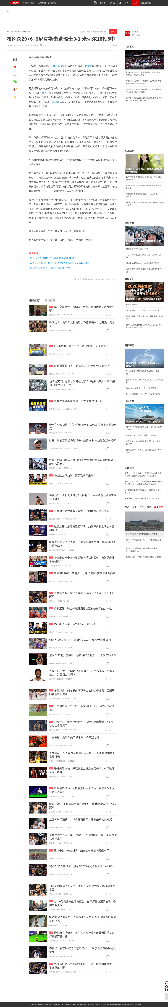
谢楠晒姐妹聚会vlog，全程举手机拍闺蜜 (142, 263)
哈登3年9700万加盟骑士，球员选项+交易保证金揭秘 (84, 573)
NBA (24, 32)
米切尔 (55, 102)
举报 (115, 45)
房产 (127, 507)
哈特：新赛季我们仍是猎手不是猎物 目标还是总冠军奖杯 (82, 440)
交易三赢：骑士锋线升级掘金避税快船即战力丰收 (83, 608)
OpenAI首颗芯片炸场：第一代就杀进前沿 (143, 394)
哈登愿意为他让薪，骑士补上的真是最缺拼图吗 (81, 510)
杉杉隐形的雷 (131, 304)
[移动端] (95, 3)
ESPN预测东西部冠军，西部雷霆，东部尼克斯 (81, 346)
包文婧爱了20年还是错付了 (137, 249)
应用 (32, 3)
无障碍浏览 (42, 3)
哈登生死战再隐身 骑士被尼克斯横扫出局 (78, 401)
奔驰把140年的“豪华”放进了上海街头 (141, 435)
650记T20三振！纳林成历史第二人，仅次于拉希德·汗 (80, 639)
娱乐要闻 (129, 223)
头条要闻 (129, 151)
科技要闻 (129, 345)
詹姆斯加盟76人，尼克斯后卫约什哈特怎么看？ (81, 365)
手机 (142, 507)
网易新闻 (135, 32)
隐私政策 (99, 1004)
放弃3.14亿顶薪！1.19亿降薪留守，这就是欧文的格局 (80, 819)
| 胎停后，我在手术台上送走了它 (142, 498)
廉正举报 (130, 1004)
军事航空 (158, 507)
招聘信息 (83, 1004)
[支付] (120, 3)
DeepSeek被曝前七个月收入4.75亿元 (141, 388)
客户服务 (91, 1004)
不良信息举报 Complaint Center (114, 1004)
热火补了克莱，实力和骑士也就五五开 (76, 624)
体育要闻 (129, 46)
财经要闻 (129, 279)
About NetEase (57, 1004)
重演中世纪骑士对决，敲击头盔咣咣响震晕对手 (81, 850)
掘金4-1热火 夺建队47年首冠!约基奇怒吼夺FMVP (53, 258)
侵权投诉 (138, 1004)
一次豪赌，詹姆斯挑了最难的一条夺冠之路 (74, 737)
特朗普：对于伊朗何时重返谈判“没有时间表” (144, 557)
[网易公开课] (103, 3)
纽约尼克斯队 (60, 66)
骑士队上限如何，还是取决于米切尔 (75, 475)
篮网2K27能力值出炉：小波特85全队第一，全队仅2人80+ (83, 655)
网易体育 (18, 32)
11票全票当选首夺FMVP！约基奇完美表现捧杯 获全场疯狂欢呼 (59, 263)
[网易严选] (112, 3)
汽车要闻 (129, 401)
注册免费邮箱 (146, 3)
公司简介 (68, 1004)
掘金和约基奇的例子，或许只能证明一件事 (50, 268)
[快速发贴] (15, 60)
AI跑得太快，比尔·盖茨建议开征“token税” (143, 310)
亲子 (134, 507)
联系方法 (75, 1004)
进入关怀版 (52, 3)
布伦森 (88, 66)
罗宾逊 (45, 93)
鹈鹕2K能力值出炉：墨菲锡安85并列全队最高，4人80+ (81, 866)
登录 (135, 3)
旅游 (149, 507)
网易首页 (26, 3)
